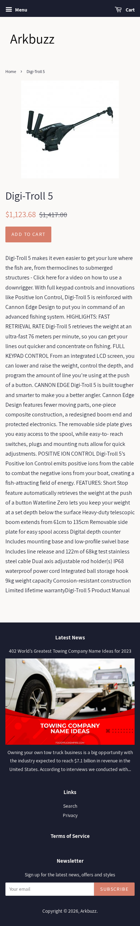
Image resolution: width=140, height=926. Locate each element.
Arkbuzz (88, 911)
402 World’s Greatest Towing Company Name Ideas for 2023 (70, 651)
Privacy (70, 815)
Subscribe (114, 889)
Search (70, 806)
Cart (130, 9)
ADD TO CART (28, 234)
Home (10, 71)
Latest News (70, 637)
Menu (20, 9)
